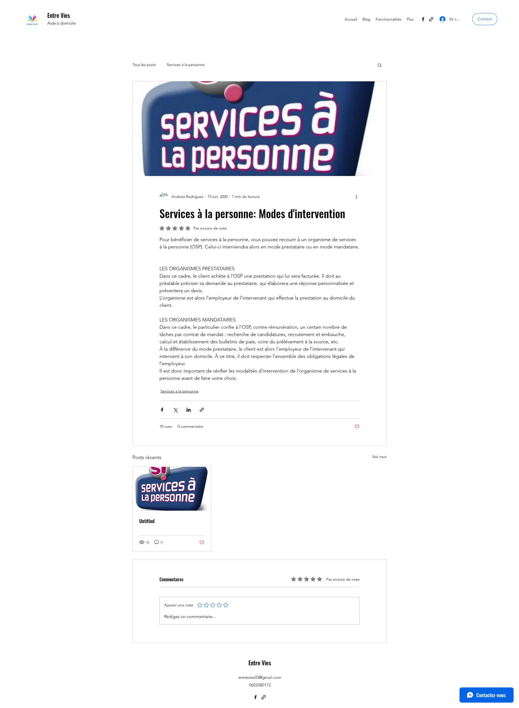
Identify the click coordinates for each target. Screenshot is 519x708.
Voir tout (379, 456)
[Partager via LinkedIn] (188, 409)
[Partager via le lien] (201, 409)
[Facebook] (423, 19)
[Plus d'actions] (356, 196)
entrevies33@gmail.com (260, 677)
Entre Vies (58, 15)
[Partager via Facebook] (162, 409)
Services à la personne (186, 64)
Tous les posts (144, 64)
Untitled (147, 520)
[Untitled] (172, 489)
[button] (484, 19)
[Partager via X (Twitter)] (175, 409)
